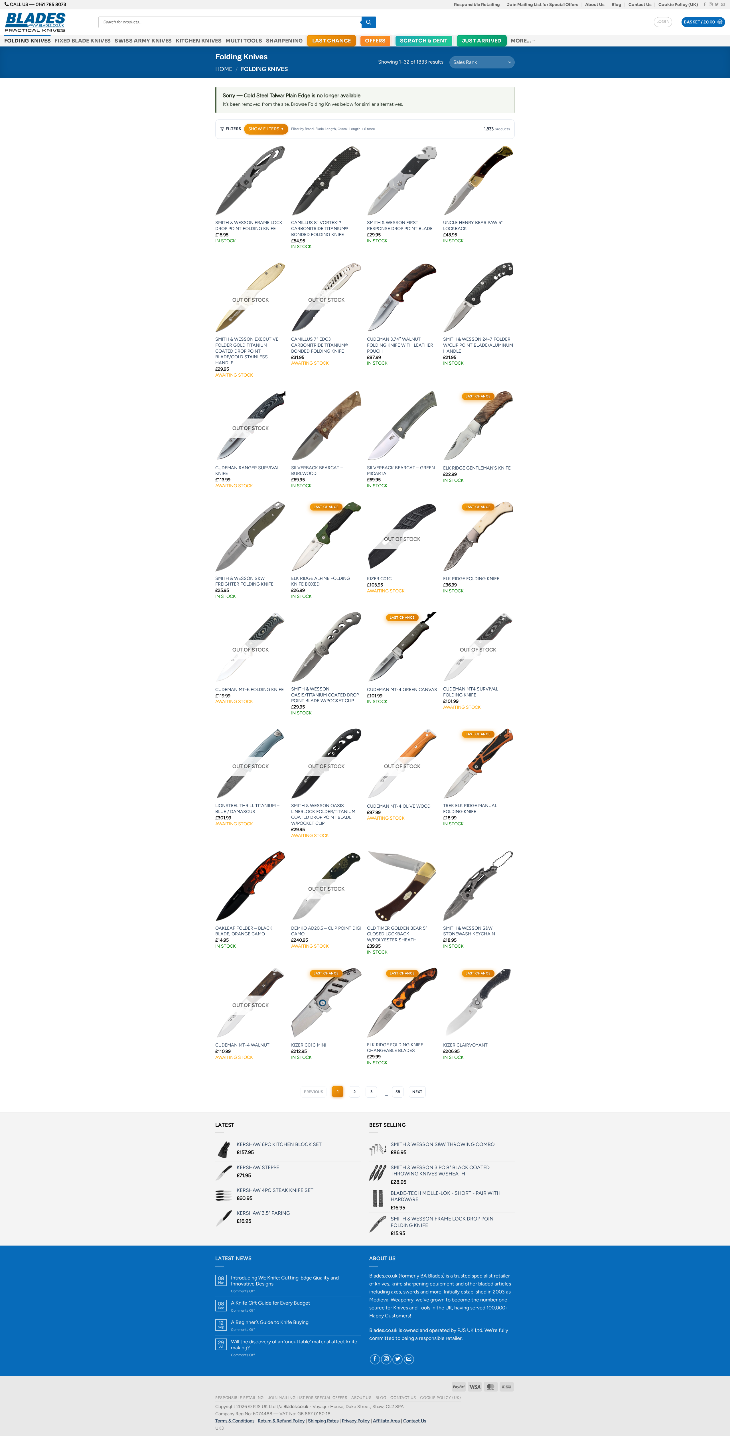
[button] (663, 22)
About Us (595, 4)
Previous (313, 1092)
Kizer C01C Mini (308, 1045)
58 (398, 1092)
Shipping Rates (323, 1420)
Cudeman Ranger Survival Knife (247, 470)
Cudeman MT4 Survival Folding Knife (470, 692)
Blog (616, 4)
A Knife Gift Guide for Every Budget (270, 1303)
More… (521, 41)
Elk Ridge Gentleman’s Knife (477, 468)
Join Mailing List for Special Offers (542, 4)
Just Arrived (482, 41)
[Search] (369, 22)
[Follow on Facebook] (705, 5)
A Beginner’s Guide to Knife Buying (270, 1322)
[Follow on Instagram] (711, 5)
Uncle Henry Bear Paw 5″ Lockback (473, 225)
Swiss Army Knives (143, 41)
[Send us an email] (723, 5)
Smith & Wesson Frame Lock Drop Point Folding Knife (248, 225)
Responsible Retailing (477, 4)
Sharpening (284, 41)
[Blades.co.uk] (47, 22)
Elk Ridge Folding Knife (471, 578)
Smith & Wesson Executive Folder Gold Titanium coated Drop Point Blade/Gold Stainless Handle (246, 350)
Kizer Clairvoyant (465, 1045)
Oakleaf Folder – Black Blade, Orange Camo (243, 931)
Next (417, 1092)
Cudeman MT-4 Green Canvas (402, 689)
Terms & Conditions (234, 1420)
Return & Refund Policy (281, 1420)
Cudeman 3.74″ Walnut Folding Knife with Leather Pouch (400, 345)
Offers (375, 41)
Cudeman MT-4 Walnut (242, 1045)
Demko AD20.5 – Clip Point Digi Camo (326, 931)
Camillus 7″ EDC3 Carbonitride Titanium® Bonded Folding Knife (319, 345)
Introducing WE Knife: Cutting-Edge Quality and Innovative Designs (285, 1281)
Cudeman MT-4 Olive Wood (399, 806)
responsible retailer (440, 1338)
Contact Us (640, 4)
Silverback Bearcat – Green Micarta (401, 470)
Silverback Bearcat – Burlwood (317, 470)
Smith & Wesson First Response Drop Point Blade (400, 225)
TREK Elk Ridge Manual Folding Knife (470, 808)
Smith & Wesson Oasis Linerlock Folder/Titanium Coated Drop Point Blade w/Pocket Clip (323, 814)
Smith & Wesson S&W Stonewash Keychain (469, 931)
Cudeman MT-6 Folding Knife (249, 689)
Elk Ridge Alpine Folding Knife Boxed (320, 581)
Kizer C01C (379, 578)
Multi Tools (244, 41)
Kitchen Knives (199, 41)
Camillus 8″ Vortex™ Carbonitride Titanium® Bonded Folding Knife (319, 228)
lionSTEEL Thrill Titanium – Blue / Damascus (247, 808)
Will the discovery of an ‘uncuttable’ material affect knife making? (294, 1344)
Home (223, 69)
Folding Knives (27, 41)
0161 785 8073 (51, 4)
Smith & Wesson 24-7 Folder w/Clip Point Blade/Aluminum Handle (478, 345)
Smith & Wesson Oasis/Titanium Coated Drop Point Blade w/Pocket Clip (325, 694)
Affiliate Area (386, 1420)
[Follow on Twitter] (717, 5)
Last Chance (331, 41)
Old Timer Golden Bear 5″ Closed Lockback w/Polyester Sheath (397, 934)
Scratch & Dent (424, 41)
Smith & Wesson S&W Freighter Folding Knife (244, 581)
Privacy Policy (356, 1420)
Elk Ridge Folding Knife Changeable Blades (395, 1047)
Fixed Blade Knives (83, 41)
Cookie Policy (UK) (678, 4)
